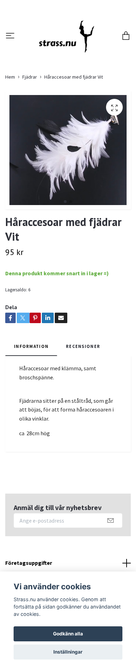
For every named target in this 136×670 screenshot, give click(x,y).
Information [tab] (31, 384)
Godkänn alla (68, 633)
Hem (10, 115)
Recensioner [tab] (83, 384)
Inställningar (68, 652)
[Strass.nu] (73, 50)
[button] (65, 239)
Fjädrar (29, 115)
